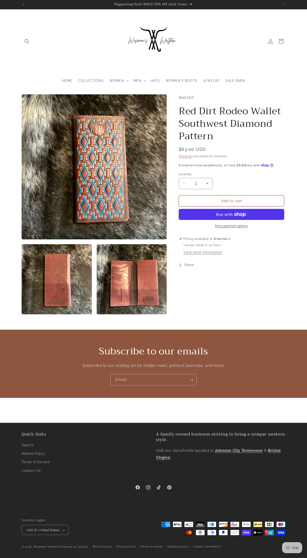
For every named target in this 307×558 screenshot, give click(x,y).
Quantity (185, 174)
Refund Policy (33, 454)
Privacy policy (126, 546)
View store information (202, 252)
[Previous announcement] (23, 4)
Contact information (207, 546)
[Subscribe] (191, 379)
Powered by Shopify (74, 547)
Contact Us (31, 471)
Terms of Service (36, 462)
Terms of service (151, 546)
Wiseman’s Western (46, 547)
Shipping (185, 156)
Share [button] (189, 265)
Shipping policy (178, 546)
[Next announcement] (283, 4)
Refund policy (102, 546)
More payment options (231, 226)
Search (28, 445)
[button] (27, 41)
